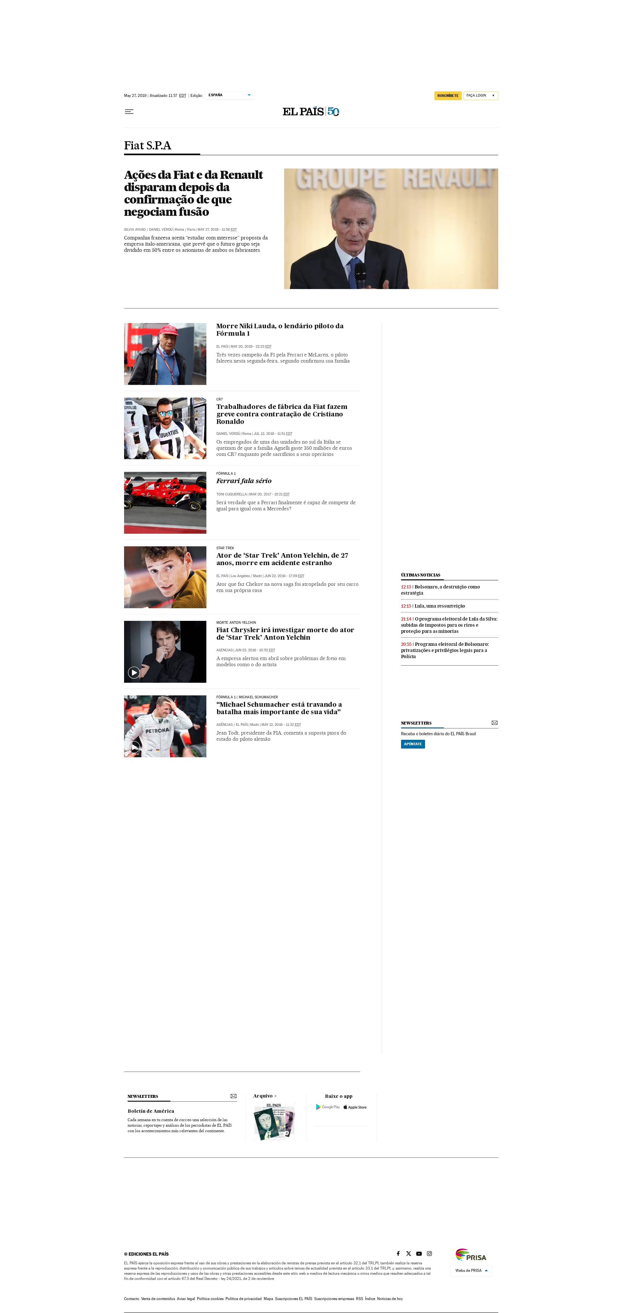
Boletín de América (151, 1111)
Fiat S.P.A (147, 146)
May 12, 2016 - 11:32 (281, 725)
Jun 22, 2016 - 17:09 (284, 576)
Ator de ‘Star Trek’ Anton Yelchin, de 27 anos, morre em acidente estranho (282, 560)
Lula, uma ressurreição (440, 606)
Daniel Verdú (161, 229)
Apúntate (413, 744)
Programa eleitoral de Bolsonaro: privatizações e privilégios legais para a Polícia (445, 650)
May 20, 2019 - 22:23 (251, 346)
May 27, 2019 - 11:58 (217, 229)
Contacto (131, 1299)
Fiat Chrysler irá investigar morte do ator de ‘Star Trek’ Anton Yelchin (285, 634)
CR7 (219, 399)
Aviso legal (186, 1299)
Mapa (268, 1299)
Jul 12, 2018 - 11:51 (273, 434)
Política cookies (210, 1299)
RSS (359, 1299)
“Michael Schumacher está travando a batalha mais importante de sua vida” (279, 709)
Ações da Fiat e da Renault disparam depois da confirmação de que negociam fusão (193, 193)
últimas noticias (421, 575)
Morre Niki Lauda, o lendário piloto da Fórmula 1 (280, 330)
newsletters (416, 723)
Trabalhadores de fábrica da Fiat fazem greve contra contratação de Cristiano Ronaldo (282, 414)
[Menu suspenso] (129, 112)
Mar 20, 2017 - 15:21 (269, 494)
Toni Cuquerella (231, 494)
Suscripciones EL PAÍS (293, 1299)
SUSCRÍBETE (448, 95)
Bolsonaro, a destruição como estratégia (440, 590)
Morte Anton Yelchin (236, 623)
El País (222, 346)
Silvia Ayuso (135, 229)
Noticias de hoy (390, 1299)
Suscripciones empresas (334, 1299)
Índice (370, 1299)
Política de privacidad (243, 1299)
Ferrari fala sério (243, 481)
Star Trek (225, 548)
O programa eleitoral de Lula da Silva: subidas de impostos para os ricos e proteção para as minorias (449, 625)
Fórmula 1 (226, 474)
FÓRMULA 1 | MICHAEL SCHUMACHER (247, 697)
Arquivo (263, 1096)
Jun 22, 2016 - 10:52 (255, 650)
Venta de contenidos (158, 1299)
